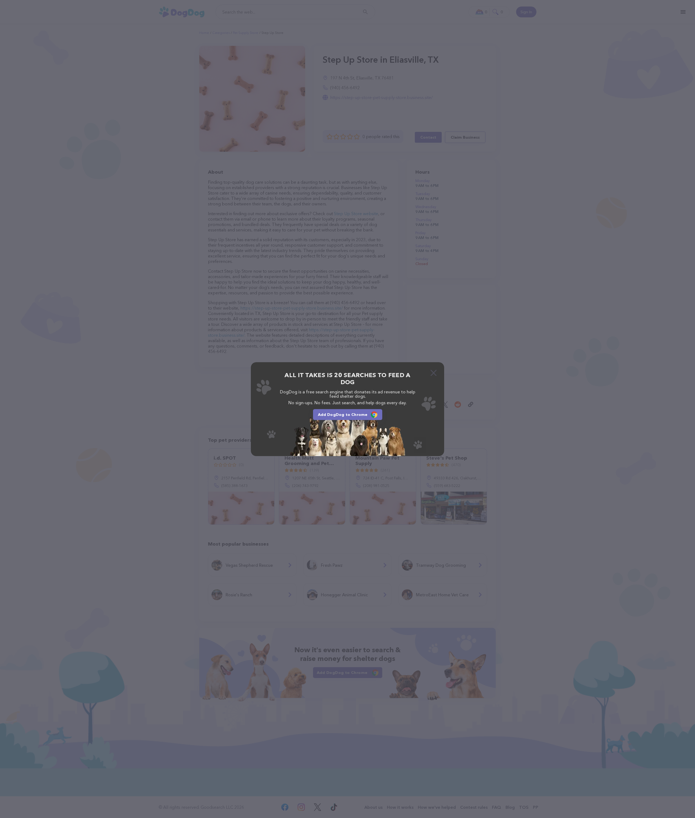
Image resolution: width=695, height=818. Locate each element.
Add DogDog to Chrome (343, 414)
